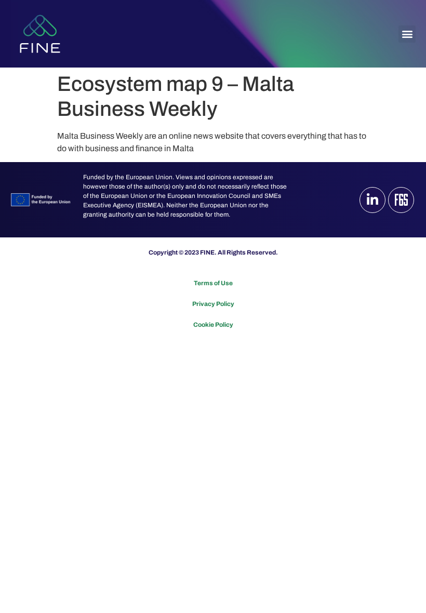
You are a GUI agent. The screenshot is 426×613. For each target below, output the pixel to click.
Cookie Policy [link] (213, 324)
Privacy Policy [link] (213, 304)
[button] (407, 34)
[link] (40, 33)
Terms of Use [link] (213, 283)
